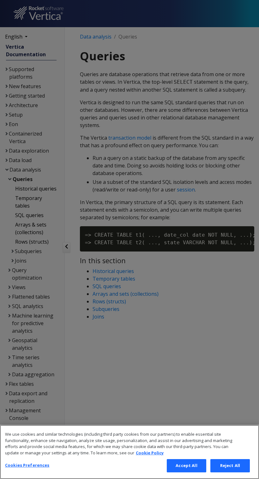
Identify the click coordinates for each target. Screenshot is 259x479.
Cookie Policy (150, 453)
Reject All (230, 465)
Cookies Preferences (27, 465)
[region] (129, 452)
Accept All (186, 465)
